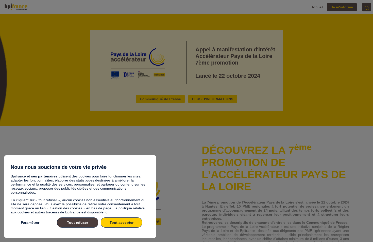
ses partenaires (44, 176)
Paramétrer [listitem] (30, 222)
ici (107, 212)
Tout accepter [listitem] (121, 222)
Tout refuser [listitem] (77, 222)
